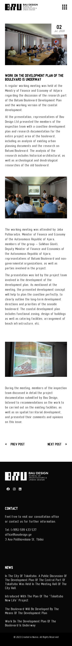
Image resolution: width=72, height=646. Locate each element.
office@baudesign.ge (18, 535)
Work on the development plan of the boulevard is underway (30, 623)
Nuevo (35, 637)
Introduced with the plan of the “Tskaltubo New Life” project (34, 598)
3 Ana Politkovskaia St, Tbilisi (24, 540)
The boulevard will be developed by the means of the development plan (32, 611)
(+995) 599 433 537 (23, 530)
